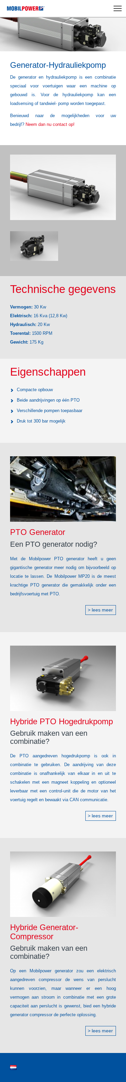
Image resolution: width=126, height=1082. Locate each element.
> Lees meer (100, 610)
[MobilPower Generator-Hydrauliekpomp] (63, 187)
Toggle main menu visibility (118, 8)
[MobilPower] (24, 8)
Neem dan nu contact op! (50, 124)
